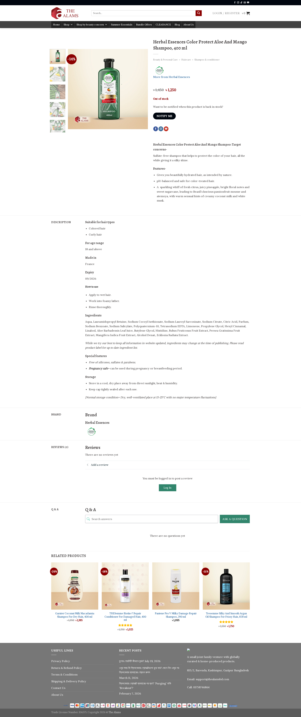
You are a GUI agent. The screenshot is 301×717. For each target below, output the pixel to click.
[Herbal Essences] (98, 431)
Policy (78, 668)
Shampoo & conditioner (206, 59)
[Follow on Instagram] (238, 2)
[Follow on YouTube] (248, 2)
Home (56, 24)
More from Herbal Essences (171, 77)
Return (56, 668)
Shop (66, 24)
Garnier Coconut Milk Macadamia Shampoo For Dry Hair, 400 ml (74, 615)
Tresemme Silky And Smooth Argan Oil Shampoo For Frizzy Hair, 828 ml (226, 615)
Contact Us (58, 688)
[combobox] (143, 13)
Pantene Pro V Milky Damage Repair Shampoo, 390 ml (176, 615)
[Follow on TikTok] (241, 2)
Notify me (164, 116)
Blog (177, 24)
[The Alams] (68, 13)
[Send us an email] (245, 2)
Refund (69, 668)
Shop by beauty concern (90, 24)
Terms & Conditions (64, 674)
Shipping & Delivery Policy (68, 681)
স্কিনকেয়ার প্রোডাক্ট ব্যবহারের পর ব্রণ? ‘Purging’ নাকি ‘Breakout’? (145, 686)
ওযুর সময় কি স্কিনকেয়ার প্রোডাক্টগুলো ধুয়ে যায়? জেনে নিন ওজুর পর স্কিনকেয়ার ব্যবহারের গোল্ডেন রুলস (149, 670)
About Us (188, 24)
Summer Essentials (121, 24)
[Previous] (74, 89)
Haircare (186, 59)
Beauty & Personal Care (165, 59)
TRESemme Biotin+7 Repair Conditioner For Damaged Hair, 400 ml (125, 616)
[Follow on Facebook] (235, 2)
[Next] (142, 89)
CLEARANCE (163, 24)
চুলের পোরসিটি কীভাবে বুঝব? (131, 661)
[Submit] (199, 13)
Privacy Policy (60, 661)
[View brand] (166, 70)
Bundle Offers (144, 24)
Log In (167, 487)
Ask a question (234, 519)
